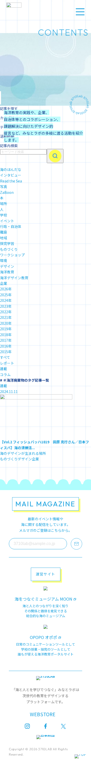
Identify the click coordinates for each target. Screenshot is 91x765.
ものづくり (9, 249)
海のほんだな (10, 169)
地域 (3, 237)
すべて (5, 357)
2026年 (6, 288)
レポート (7, 363)
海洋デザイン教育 (14, 277)
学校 (3, 214)
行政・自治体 (10, 226)
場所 (3, 203)
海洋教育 (7, 271)
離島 (3, 232)
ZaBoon (7, 192)
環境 (3, 260)
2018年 (6, 334)
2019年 (6, 328)
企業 (3, 283)
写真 (3, 186)
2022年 (6, 311)
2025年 (6, 294)
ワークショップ (12, 254)
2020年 (6, 323)
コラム (5, 374)
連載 (3, 368)
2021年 (6, 317)
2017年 (6, 340)
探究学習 (7, 243)
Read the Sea (11, 180)
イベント (7, 220)
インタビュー (10, 175)
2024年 (6, 300)
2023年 (6, 306)
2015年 (6, 351)
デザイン (7, 266)
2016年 (6, 346)
